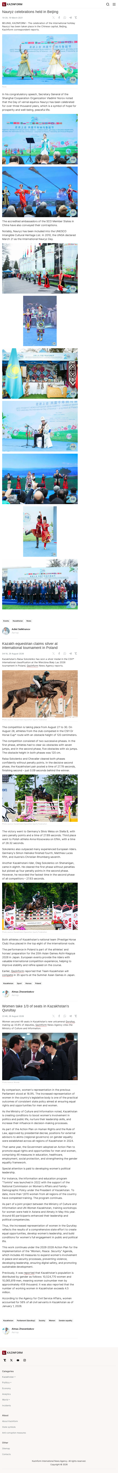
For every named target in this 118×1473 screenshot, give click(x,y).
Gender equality (65, 1320)
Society (42, 1320)
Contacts (6, 1454)
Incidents (6, 1405)
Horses (28, 983)
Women (52, 1320)
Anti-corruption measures (14, 1432)
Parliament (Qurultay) (26, 1320)
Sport (19, 983)
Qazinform (32, 665)
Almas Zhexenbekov (23, 992)
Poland (38, 983)
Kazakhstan (18, 621)
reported (29, 1272)
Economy (6, 1388)
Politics (6, 1382)
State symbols (9, 1427)
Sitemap (6, 1448)
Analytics (6, 1394)
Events (6, 621)
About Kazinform (10, 1421)
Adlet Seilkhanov (21, 629)
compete (7, 975)
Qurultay (70, 1021)
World (5, 1399)
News (28, 621)
